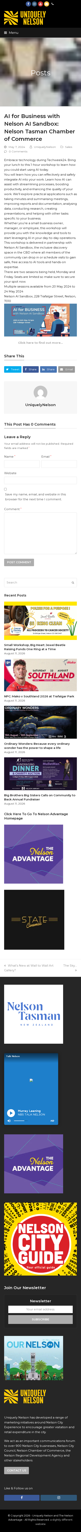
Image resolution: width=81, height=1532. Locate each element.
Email (46, 456)
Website (10, 473)
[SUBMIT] (73, 583)
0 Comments (18, 151)
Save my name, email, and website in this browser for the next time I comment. (35, 496)
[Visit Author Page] (40, 392)
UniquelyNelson (45, 146)
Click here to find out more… (40, 343)
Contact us (16, 1470)
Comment (12, 509)
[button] (11, 33)
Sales (68, 146)
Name (9, 456)
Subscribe (40, 1319)
